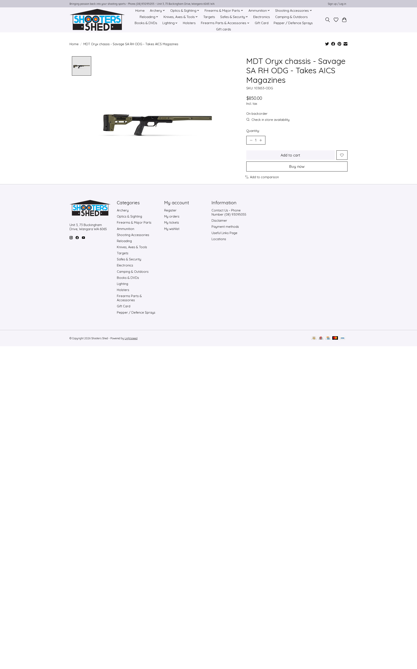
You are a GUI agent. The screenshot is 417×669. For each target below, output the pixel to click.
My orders (171, 216)
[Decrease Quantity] (251, 140)
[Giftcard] (321, 338)
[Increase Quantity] (261, 140)
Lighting (122, 284)
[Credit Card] (328, 338)
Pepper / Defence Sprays (293, 23)
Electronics (261, 17)
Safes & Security (129, 259)
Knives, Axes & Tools (132, 247)
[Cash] (314, 338)
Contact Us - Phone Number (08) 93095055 (229, 212)
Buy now (296, 166)
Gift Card (261, 23)
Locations (219, 239)
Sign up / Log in (337, 3)
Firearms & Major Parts (134, 222)
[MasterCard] (335, 338)
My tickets (171, 222)
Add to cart (290, 155)
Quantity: (253, 131)
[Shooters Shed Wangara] (97, 20)
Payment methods (225, 227)
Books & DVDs (146, 23)
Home (140, 10)
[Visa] (342, 338)
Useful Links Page (224, 233)
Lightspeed (131, 338)
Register (170, 210)
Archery (123, 210)
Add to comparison (264, 177)
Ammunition (125, 229)
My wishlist (171, 229)
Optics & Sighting (129, 216)
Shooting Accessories (133, 235)
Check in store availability (271, 120)
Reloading (124, 241)
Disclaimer (219, 220)
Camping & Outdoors (291, 17)
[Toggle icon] (327, 20)
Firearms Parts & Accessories (129, 298)
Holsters (189, 23)
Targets (209, 17)
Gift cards (223, 29)
